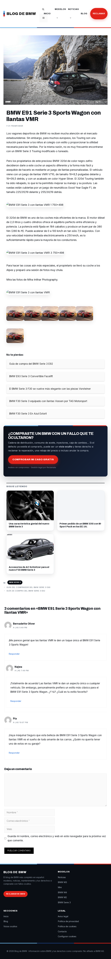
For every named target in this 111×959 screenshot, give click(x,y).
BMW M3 (62, 882)
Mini (60, 887)
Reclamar (99, 13)
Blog (84, 13)
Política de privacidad (68, 921)
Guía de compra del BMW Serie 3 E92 (26, 591)
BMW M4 (62, 892)
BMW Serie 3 (15, 582)
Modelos (60, 9)
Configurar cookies (67, 936)
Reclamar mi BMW (15, 894)
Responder (14, 654)
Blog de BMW (21, 14)
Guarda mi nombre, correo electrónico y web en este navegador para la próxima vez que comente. (57, 838)
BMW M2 (62, 897)
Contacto (62, 931)
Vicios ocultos (10, 926)
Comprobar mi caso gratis (33, 459)
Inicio (47, 13)
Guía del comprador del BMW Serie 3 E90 (28, 587)
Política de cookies (67, 926)
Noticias (73, 9)
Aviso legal (63, 916)
